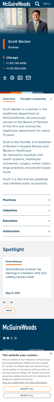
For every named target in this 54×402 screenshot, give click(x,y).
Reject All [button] (27, 395)
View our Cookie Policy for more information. (24, 382)
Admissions (11, 231)
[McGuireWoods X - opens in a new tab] (11, 338)
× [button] (51, 354)
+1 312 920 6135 (14, 68)
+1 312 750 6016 (14, 63)
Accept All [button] (27, 389)
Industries (10, 210)
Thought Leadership (33, 98)
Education (10, 220)
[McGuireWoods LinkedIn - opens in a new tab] (4, 338)
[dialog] (27, 376)
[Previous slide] (4, 302)
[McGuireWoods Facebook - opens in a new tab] (8, 338)
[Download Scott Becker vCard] (20, 78)
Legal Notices (36, 349)
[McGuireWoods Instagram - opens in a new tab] (15, 338)
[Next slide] (11, 302)
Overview (9, 98)
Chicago (12, 57)
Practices (9, 200)
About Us (8, 349)
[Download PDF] (5, 78)
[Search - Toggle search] (37, 4)
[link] (27, 277)
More (9, 310)
